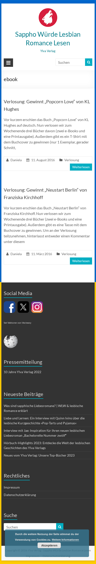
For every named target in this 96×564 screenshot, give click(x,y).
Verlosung (71, 160)
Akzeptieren (49, 545)
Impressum (12, 487)
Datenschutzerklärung (20, 495)
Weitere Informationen (65, 539)
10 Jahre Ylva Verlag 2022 (22, 372)
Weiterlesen (81, 167)
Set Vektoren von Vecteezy (17, 322)
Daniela (16, 160)
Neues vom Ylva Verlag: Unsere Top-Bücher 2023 (39, 455)
